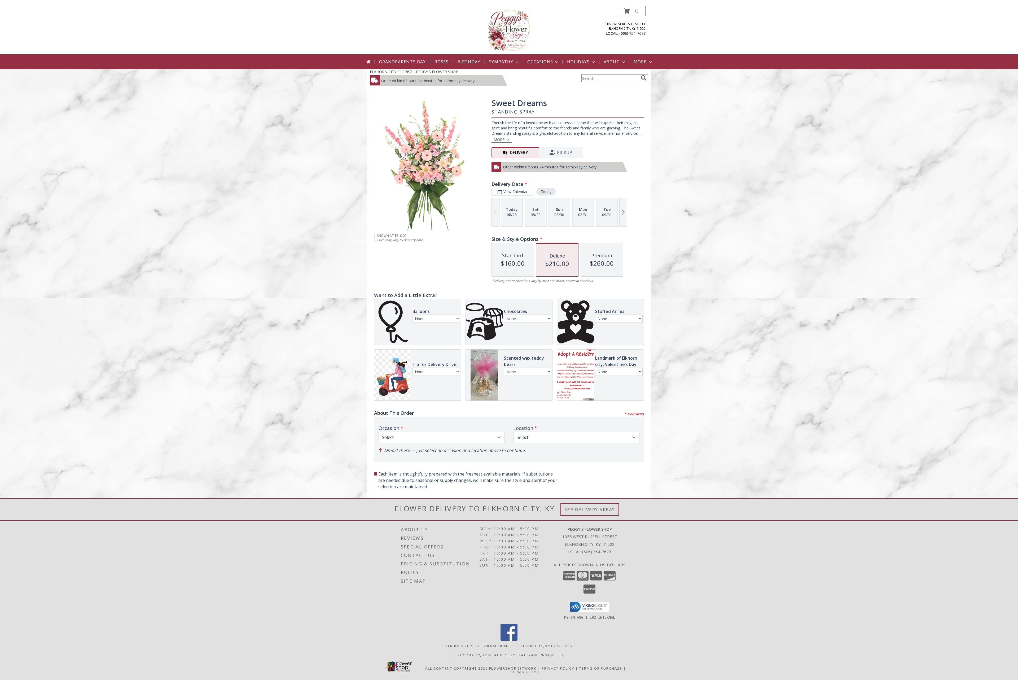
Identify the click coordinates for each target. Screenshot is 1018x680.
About (612, 62)
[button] (631, 11)
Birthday (468, 62)
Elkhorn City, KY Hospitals (544, 645)
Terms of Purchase (600, 668)
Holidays (578, 62)
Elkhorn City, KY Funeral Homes (479, 645)
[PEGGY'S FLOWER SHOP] (509, 30)
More (640, 62)
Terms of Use (525, 671)
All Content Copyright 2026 (456, 668)
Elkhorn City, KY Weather (480, 655)
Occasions (540, 62)
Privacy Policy (558, 668)
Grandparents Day (402, 62)
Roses (442, 62)
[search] (643, 78)
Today (546, 191)
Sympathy (501, 62)
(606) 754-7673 (632, 33)
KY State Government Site (537, 655)
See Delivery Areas (589, 510)
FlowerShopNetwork (513, 668)
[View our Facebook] (509, 639)
